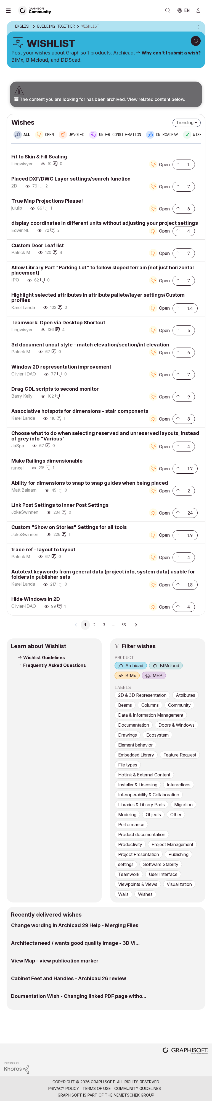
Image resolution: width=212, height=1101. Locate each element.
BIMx (130, 675)
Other (175, 814)
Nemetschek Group (134, 1095)
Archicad (134, 665)
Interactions (178, 784)
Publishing (178, 854)
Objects (153, 814)
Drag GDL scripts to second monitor (55, 389)
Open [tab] (49, 134)
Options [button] (197, 26)
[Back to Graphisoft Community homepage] (36, 10)
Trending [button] (185, 122)
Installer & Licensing (137, 784)
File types (127, 765)
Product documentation (141, 834)
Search (168, 10)
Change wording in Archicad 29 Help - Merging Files (74, 925)
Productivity (130, 844)
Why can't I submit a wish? (171, 53)
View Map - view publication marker (55, 961)
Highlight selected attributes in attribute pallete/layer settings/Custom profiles (98, 297)
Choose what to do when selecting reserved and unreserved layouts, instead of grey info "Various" (105, 435)
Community (179, 705)
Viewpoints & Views (137, 884)
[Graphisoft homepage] (185, 1051)
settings (126, 864)
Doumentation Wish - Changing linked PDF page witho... (78, 996)
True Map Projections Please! (47, 201)
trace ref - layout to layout (43, 549)
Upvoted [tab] (76, 134)
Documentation (133, 725)
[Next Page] (136, 625)
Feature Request (179, 755)
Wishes (145, 894)
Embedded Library (136, 755)
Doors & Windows (176, 725)
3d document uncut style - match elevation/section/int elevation (90, 345)
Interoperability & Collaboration (148, 794)
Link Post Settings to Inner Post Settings (59, 505)
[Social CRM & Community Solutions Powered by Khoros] (16, 1067)
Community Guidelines (137, 1088)
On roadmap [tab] (167, 134)
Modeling (127, 814)
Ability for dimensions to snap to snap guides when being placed (89, 483)
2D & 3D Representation (142, 695)
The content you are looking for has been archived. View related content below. (101, 99)
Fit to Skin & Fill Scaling (39, 157)
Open (164, 164)
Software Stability (160, 864)
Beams (125, 705)
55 (123, 624)
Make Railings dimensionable (47, 461)
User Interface (163, 874)
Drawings (127, 735)
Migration (183, 804)
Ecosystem (157, 735)
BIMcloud (169, 665)
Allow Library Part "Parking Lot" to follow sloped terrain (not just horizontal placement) (102, 270)
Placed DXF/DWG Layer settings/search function (71, 179)
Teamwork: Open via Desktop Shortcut (58, 322)
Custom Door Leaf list (37, 245)
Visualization (179, 884)
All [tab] (26, 134)
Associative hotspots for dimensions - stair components (79, 411)
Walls (123, 894)
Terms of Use (97, 1088)
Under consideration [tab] (120, 134)
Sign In (201, 10)
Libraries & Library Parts (141, 804)
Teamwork (128, 874)
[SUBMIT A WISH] (196, 41)
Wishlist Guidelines (44, 657)
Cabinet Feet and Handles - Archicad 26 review (68, 978)
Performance (131, 824)
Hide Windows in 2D (35, 599)
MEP (157, 675)
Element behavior (135, 745)
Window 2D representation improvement (61, 367)
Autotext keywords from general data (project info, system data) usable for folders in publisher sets (103, 574)
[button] (178, 164)
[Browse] (11, 10)
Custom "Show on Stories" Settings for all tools (69, 527)
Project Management (172, 844)
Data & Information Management (150, 715)
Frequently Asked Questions (54, 665)
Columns (150, 705)
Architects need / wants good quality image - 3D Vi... (75, 943)
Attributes (185, 695)
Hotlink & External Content (144, 775)
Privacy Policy (63, 1088)
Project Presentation (138, 854)
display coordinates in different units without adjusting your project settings (104, 223)
